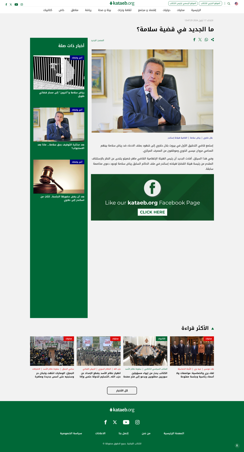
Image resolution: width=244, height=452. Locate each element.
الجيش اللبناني (89, 369)
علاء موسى (209, 369)
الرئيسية (196, 10)
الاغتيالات (36, 369)
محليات (181, 10)
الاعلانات (100, 433)
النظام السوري (104, 369)
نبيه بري (197, 369)
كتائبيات (47, 10)
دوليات (166, 10)
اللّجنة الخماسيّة (184, 369)
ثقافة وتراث (124, 10)
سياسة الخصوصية (71, 433)
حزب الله (117, 369)
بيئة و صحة (104, 10)
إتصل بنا (123, 433)
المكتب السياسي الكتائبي (155, 369)
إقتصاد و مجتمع (147, 10)
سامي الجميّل (68, 369)
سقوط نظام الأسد (133, 369)
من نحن (146, 433)
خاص (61, 10)
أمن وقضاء (77, 58)
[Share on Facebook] (194, 40)
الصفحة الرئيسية (174, 433)
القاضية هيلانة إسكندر (177, 138)
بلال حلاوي (208, 138)
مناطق (74, 10)
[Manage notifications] (237, 445)
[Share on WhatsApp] (206, 40)
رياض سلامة (195, 138)
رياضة (88, 10)
